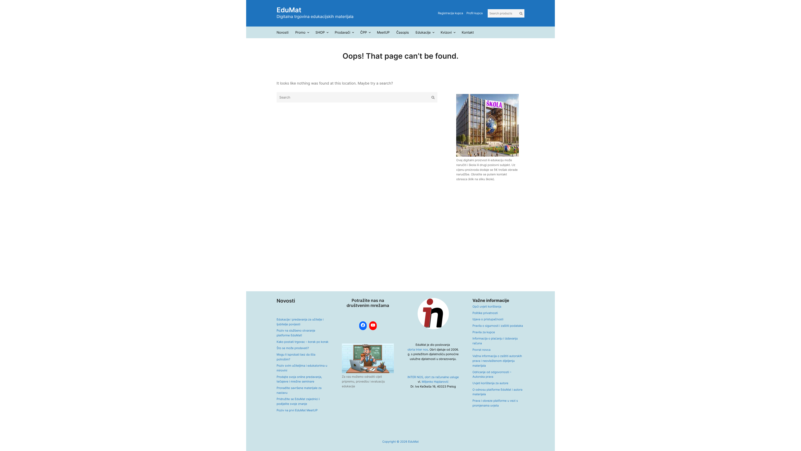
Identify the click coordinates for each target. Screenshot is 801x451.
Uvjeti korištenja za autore (490, 383)
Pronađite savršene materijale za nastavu (299, 390)
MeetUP (383, 32)
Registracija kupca (450, 13)
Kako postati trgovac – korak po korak (302, 342)
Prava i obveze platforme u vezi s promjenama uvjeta (495, 403)
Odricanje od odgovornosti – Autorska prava (491, 374)
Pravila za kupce (483, 332)
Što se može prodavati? (293, 348)
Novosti (282, 32)
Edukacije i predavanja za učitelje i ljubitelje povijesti (300, 322)
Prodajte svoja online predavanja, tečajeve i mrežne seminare (299, 379)
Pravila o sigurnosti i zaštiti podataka (497, 326)
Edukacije (423, 32)
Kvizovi (446, 32)
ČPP (363, 32)
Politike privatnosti (485, 313)
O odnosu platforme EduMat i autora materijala (497, 392)
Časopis (402, 32)
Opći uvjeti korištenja (486, 306)
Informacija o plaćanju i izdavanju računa (495, 341)
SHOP (320, 32)
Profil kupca (474, 13)
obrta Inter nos (418, 349)
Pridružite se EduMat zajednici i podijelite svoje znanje (298, 401)
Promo (300, 32)
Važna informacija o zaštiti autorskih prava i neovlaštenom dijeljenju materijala (497, 360)
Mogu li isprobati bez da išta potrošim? (296, 357)
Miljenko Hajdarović (435, 382)
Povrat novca (481, 350)
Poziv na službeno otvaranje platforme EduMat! (296, 333)
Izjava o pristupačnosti (487, 319)
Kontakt (468, 32)
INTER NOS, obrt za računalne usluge (433, 377)
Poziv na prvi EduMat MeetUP (297, 410)
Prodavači (342, 32)
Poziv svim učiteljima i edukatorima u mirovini (302, 368)
